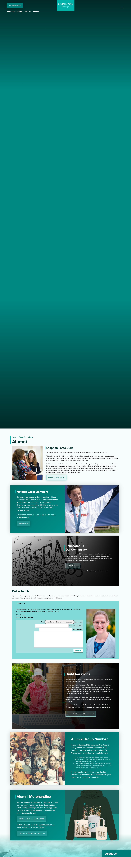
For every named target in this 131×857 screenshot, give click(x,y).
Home (14, 437)
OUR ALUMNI (23, 523)
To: (42, 622)
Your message (77, 629)
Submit (78, 650)
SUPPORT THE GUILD (56, 477)
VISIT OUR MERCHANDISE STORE (31, 819)
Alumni (30, 437)
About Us (22, 437)
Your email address (76, 626)
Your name (79, 622)
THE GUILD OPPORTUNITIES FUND (80, 713)
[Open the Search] (115, 6)
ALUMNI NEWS (73, 565)
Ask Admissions (15, 5)
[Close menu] (121, 7)
